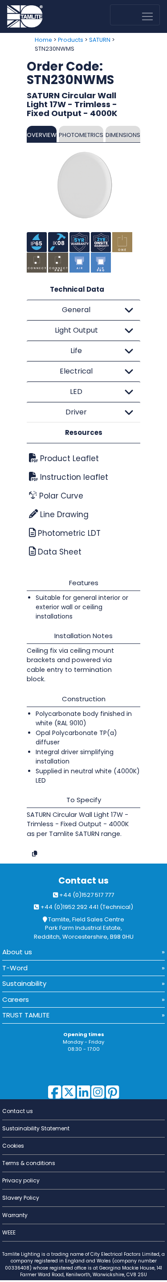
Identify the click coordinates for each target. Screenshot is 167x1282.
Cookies (13, 1145)
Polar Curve (60, 495)
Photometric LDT (68, 533)
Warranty (15, 1215)
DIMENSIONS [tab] (123, 135)
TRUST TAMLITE (25, 1015)
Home (43, 40)
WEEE (9, 1232)
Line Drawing (63, 514)
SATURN (99, 40)
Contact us (83, 881)
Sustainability (24, 983)
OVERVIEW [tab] (42, 135)
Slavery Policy (20, 1198)
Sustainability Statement (35, 1128)
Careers (15, 999)
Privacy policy (21, 1180)
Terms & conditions (28, 1163)
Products (70, 40)
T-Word (15, 968)
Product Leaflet (68, 458)
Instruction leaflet (73, 477)
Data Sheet (58, 552)
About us (17, 951)
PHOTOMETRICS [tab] (81, 135)
